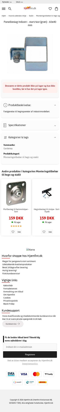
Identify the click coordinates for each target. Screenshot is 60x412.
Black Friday (8, 304)
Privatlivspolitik (10, 300)
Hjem (4, 16)
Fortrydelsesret (10, 288)
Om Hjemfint (9, 294)
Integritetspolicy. (30, 363)
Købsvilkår (8, 285)
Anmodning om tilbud (13, 291)
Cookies (7, 297)
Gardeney (8, 148)
